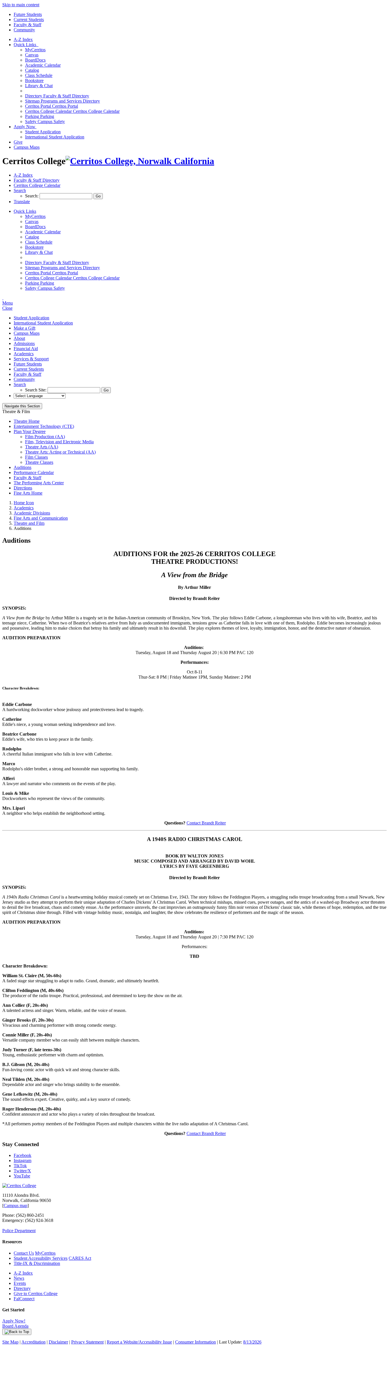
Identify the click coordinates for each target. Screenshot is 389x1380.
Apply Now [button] (25, 126)
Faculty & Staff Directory (57, 95)
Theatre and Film (29, 523)
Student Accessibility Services (40, 1258)
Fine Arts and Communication (41, 518)
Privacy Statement (87, 1342)
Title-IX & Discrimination (37, 1263)
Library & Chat (39, 85)
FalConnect (24, 1298)
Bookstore (34, 80)
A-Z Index (23, 39)
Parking (39, 116)
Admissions (24, 343)
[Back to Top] (16, 1332)
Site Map (10, 1342)
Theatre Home (27, 421)
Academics (24, 353)
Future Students (28, 14)
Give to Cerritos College (36, 1293)
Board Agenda (15, 1326)
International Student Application (54, 136)
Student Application (43, 131)
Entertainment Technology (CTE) (44, 426)
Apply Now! (13, 1320)
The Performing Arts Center (39, 482)
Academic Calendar (43, 65)
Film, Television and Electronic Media (59, 441)
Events (20, 1283)
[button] (20, 190)
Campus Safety (45, 121)
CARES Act (80, 1258)
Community (24, 29)
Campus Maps (27, 147)
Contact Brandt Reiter (206, 822)
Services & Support (31, 358)
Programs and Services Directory (62, 101)
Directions (23, 487)
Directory (22, 1288)
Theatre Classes (39, 462)
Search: (32, 195)
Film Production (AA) (45, 436)
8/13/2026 (252, 1342)
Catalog (32, 70)
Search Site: (36, 389)
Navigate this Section (22, 406)
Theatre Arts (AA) (41, 446)
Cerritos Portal (51, 106)
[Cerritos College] (19, 1185)
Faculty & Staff (27, 24)
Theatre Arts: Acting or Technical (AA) (60, 452)
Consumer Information (195, 1342)
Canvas (31, 54)
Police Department (19, 1230)
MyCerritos (35, 49)
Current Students (29, 19)
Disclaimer (58, 1342)
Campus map (15, 1205)
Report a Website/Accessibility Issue (139, 1342)
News (19, 1278)
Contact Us (24, 1253)
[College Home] (139, 161)
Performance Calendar (34, 472)
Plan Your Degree (30, 431)
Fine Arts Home (28, 493)
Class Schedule (38, 75)
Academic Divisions (32, 513)
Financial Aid (26, 348)
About (19, 338)
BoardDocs (35, 60)
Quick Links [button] (26, 44)
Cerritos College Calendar (72, 111)
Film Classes (36, 457)
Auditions (22, 467)
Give (18, 142)
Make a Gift (24, 328)
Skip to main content (20, 4)
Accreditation (33, 1342)
